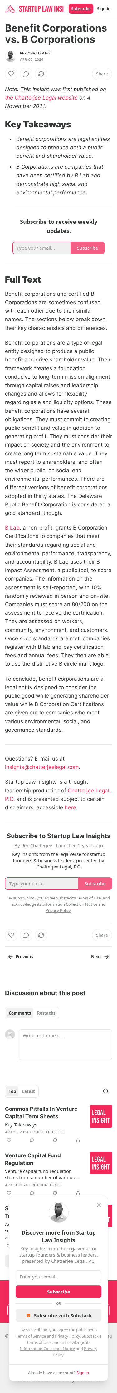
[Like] (11, 74)
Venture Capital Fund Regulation (33, 1159)
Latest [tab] (28, 1091)
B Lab (12, 528)
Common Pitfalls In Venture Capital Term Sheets (41, 1112)
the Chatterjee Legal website (41, 98)
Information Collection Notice (47, 1348)
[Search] (106, 1091)
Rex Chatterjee (35, 53)
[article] (58, 1124)
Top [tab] (12, 1091)
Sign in (104, 9)
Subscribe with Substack (63, 1315)
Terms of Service (31, 1336)
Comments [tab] (20, 1013)
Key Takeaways (21, 1124)
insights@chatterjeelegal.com (42, 767)
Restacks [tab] (46, 1013)
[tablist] (32, 1013)
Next (96, 957)
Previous (24, 957)
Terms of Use (39, 1342)
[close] (99, 1205)
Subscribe (81, 9)
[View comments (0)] (26, 74)
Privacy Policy (67, 1336)
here (70, 807)
